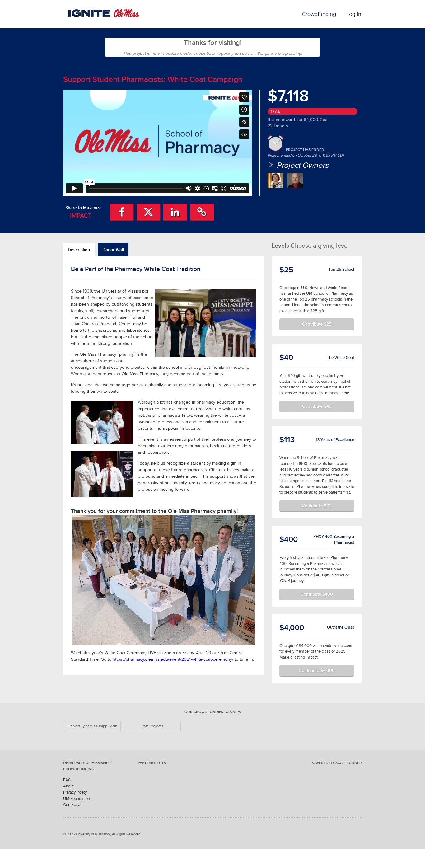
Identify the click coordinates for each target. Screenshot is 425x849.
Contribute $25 (316, 323)
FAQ (67, 779)
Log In (353, 14)
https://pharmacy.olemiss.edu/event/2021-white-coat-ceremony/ (173, 659)
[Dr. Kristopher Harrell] (295, 180)
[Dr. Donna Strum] (275, 180)
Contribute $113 (317, 505)
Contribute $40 (317, 406)
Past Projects (152, 726)
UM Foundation (76, 798)
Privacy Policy (75, 792)
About (68, 786)
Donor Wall (113, 249)
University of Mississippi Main (92, 726)
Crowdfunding (319, 14)
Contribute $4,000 (317, 670)
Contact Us (72, 804)
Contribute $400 (317, 594)
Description (79, 249)
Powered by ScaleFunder (336, 763)
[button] (121, 212)
